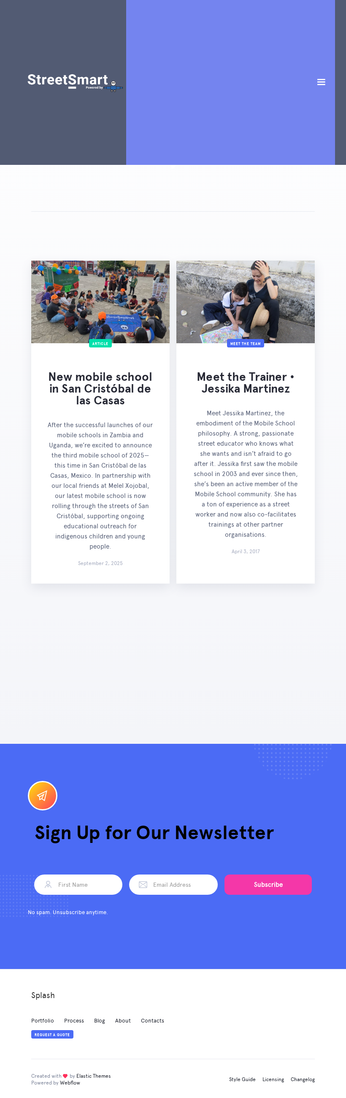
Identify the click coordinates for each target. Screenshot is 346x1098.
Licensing (273, 1079)
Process (74, 1020)
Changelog (303, 1079)
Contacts (152, 1020)
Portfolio (42, 1020)
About (123, 1020)
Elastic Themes (93, 1076)
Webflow (70, 1083)
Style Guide (242, 1079)
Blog (99, 1020)
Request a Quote (52, 1035)
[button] (321, 82)
